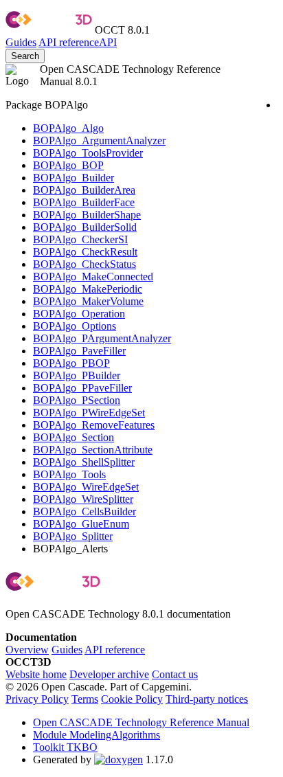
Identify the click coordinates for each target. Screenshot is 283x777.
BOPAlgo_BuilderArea (84, 190)
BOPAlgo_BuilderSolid (85, 227)
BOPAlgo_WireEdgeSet (86, 487)
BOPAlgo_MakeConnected (93, 276)
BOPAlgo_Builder (73, 177)
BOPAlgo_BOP (68, 165)
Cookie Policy (132, 699)
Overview (27, 649)
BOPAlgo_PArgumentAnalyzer (102, 338)
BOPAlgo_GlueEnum (81, 524)
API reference (114, 649)
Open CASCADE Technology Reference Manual (141, 722)
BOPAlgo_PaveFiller (79, 351)
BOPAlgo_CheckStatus (84, 264)
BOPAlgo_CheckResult (85, 252)
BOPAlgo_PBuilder (76, 375)
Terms (84, 699)
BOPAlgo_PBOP (71, 363)
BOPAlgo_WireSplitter (83, 499)
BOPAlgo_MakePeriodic (87, 289)
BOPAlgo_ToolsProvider (88, 153)
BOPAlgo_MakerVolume (88, 301)
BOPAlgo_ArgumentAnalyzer (99, 140)
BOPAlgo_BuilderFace (84, 202)
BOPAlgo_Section (73, 437)
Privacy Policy (37, 699)
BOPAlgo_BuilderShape (87, 215)
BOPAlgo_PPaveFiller (82, 388)
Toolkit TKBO (65, 747)
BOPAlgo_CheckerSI (80, 239)
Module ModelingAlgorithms (96, 735)
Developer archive (109, 674)
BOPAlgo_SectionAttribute (92, 449)
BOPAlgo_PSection (76, 400)
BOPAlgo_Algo (68, 128)
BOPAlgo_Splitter (73, 536)
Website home (36, 674)
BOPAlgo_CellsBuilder (84, 511)
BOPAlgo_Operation (79, 313)
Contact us (175, 674)
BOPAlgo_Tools (69, 474)
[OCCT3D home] (48, 30)
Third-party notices (207, 699)
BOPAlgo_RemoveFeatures (94, 425)
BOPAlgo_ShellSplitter (84, 462)
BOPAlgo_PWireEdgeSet (89, 412)
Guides (20, 42)
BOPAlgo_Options (74, 326)
